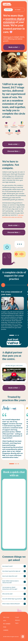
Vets (4, 620)
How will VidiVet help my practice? (12, 599)
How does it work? (7, 566)
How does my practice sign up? (11, 571)
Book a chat (13, 47)
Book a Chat (13, 388)
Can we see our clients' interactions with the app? (9, 588)
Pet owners (6, 624)
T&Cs (16, 623)
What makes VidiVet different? (11, 604)
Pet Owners (17, 9)
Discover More (13, 151)
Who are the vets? (7, 594)
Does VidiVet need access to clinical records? (10, 581)
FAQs (4, 627)
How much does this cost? (9, 576)
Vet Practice (8, 9)
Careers (5, 630)
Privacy (17, 620)
